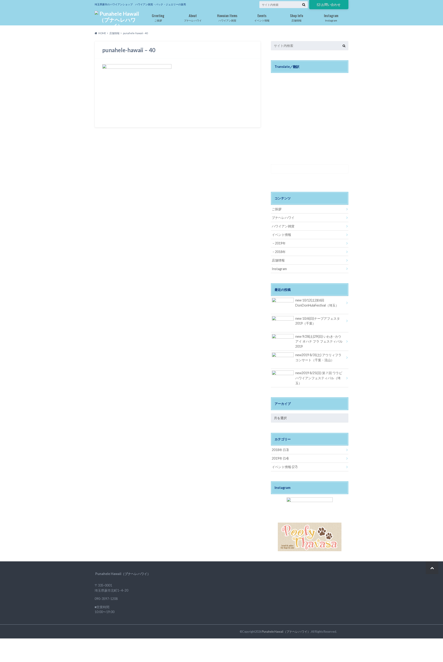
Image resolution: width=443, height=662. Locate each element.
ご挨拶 (158, 17)
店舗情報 (296, 17)
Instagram (331, 17)
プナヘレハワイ (193, 17)
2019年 (280, 243)
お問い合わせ (331, 4)
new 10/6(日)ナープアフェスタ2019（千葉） (317, 320)
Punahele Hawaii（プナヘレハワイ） (286, 631)
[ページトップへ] (432, 567)
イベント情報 (261, 17)
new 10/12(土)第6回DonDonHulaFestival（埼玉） (317, 302)
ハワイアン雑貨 (227, 17)
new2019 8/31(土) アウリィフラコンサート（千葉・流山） (318, 357)
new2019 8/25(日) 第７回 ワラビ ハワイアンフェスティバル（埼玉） (318, 378)
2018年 (280, 252)
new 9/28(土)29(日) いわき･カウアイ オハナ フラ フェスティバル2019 (319, 341)
